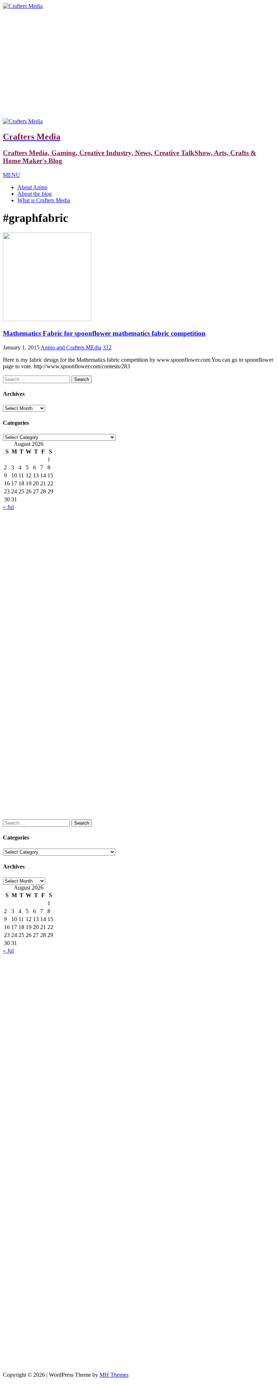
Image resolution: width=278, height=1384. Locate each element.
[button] (11, 175)
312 (107, 347)
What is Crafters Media (43, 200)
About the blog (34, 194)
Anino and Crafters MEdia (71, 347)
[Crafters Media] (23, 6)
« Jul (8, 507)
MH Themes (114, 1375)
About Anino (32, 187)
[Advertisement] (139, 64)
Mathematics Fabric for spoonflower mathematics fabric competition (104, 333)
